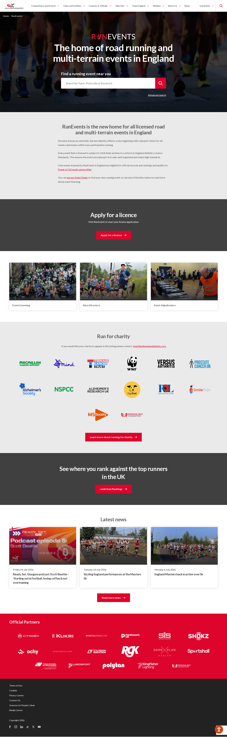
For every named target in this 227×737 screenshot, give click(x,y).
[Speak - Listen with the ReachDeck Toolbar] (219, 729)
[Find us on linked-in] (21, 727)
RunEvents (16, 16)
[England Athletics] (14, 6)
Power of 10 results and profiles (74, 169)
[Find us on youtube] (39, 727)
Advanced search (157, 95)
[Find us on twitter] (33, 727)
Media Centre (16, 710)
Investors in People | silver (22, 705)
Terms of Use (15, 685)
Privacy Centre (16, 695)
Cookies (13, 690)
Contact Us (14, 700)
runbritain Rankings (111, 488)
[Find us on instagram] (16, 727)
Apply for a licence (111, 235)
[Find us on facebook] (10, 727)
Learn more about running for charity (111, 437)
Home (6, 16)
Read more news (111, 597)
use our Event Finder (77, 177)
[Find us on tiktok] (27, 727)
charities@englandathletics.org (149, 346)
